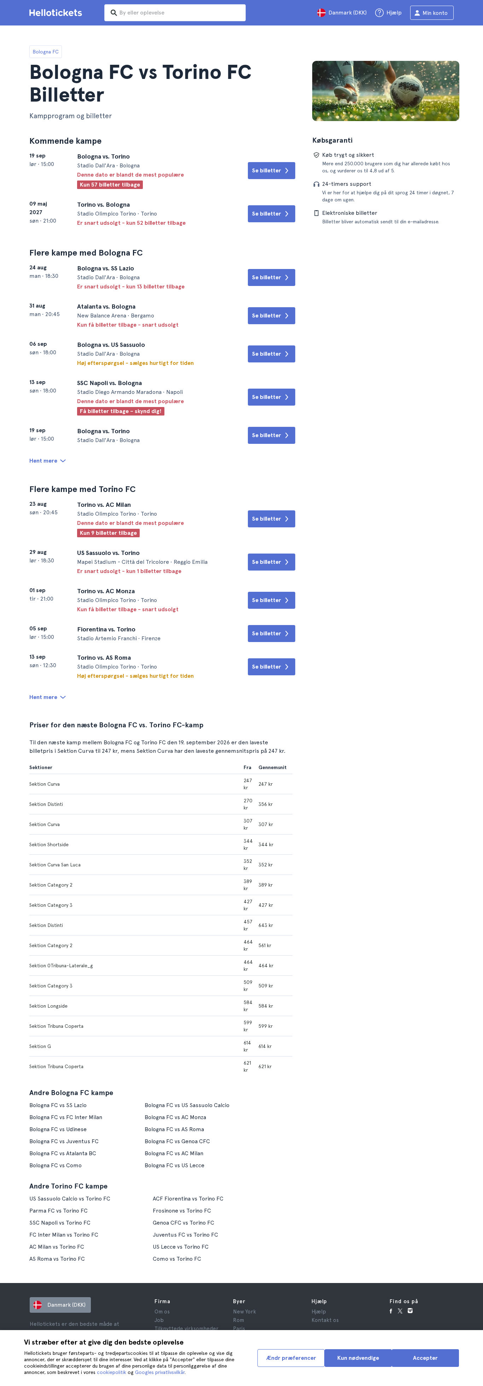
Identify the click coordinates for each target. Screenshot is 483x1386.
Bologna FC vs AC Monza (175, 1117)
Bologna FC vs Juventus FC (64, 1141)
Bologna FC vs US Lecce (174, 1165)
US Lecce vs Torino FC (181, 1246)
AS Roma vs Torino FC (57, 1258)
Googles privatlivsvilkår (160, 1372)
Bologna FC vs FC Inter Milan (65, 1117)
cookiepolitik (111, 1372)
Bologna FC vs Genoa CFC (177, 1141)
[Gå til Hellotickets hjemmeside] (57, 12)
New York (244, 1311)
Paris (239, 1328)
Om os (162, 1311)
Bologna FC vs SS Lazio (58, 1105)
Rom (238, 1320)
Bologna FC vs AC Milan (174, 1153)
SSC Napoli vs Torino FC (60, 1222)
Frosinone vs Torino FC (182, 1210)
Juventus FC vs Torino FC (185, 1234)
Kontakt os (325, 1320)
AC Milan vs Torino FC (56, 1246)
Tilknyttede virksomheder (187, 1328)
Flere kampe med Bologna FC (86, 252)
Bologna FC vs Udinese (58, 1129)
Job (159, 1320)
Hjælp (319, 1311)
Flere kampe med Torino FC (82, 489)
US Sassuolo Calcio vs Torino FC (69, 1198)
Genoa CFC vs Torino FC (183, 1222)
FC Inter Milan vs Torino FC (63, 1234)
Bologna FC (46, 52)
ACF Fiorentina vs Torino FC (188, 1198)
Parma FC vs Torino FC (58, 1210)
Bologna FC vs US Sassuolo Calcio (187, 1105)
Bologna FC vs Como (55, 1165)
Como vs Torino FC (177, 1258)
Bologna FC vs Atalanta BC (62, 1153)
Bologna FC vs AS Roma (174, 1129)
